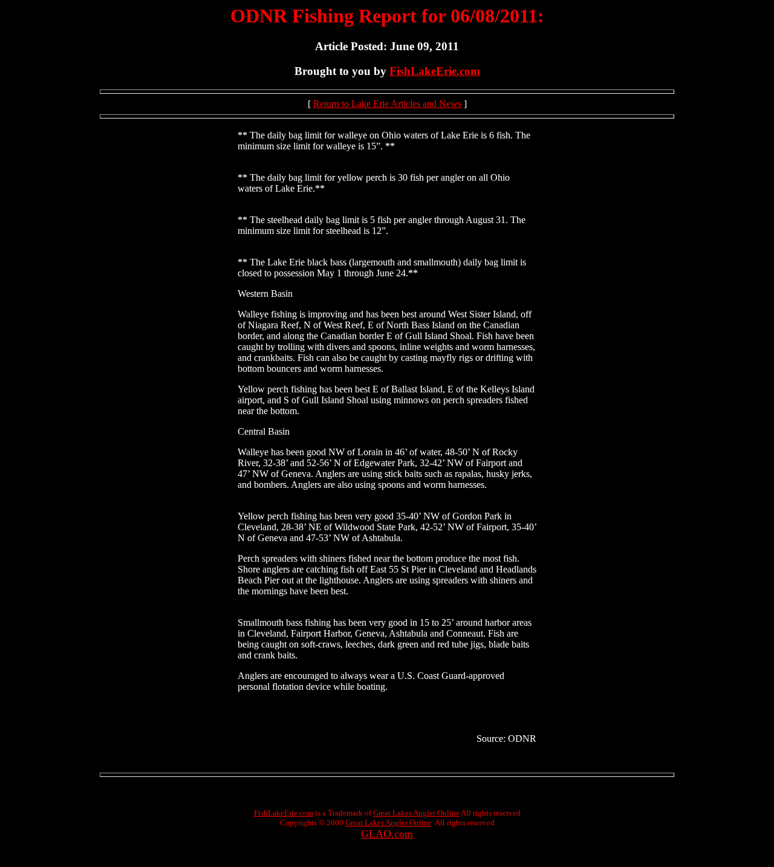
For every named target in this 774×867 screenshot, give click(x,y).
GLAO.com (387, 834)
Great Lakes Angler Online (416, 812)
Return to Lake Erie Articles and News (387, 104)
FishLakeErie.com (434, 71)
